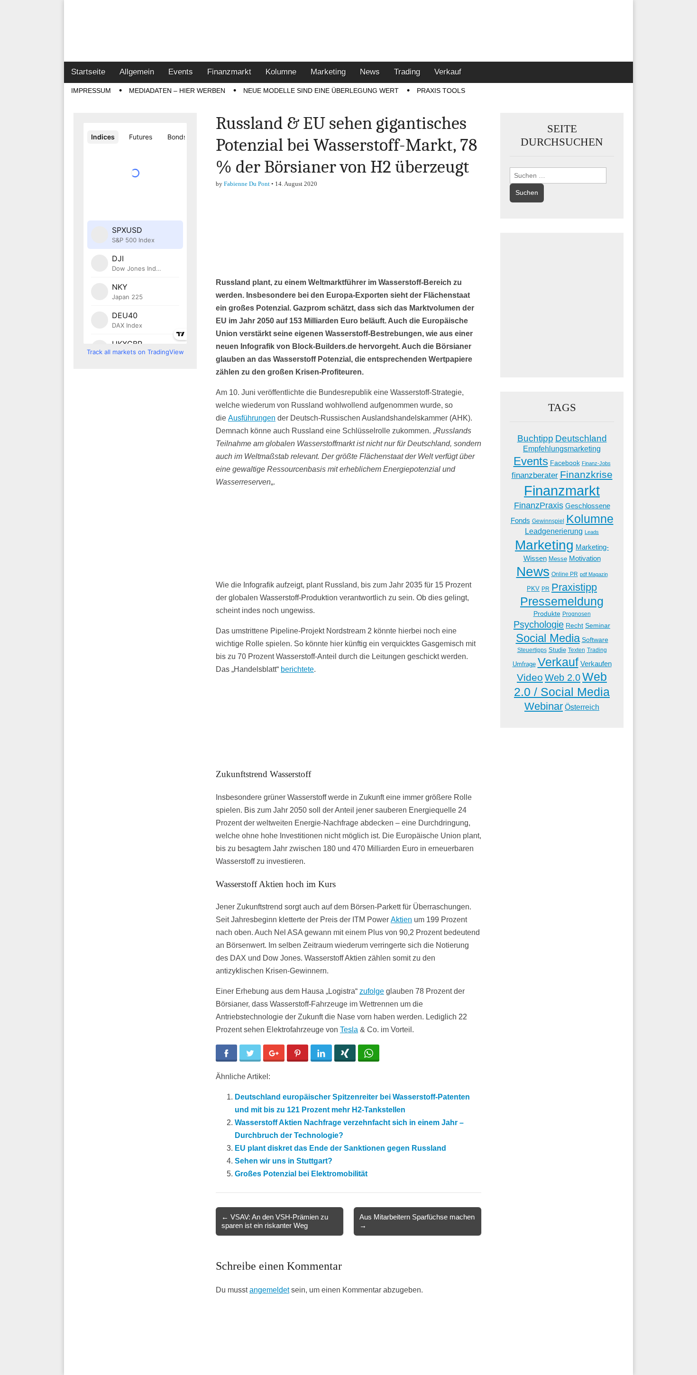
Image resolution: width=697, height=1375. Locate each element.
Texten (576, 650)
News (370, 71)
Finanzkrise (586, 474)
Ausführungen (251, 418)
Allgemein (136, 71)
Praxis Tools (441, 90)
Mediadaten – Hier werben (177, 90)
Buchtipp (535, 438)
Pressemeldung (562, 601)
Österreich (582, 707)
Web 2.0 (562, 677)
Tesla (349, 1030)
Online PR (564, 574)
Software (595, 639)
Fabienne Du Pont (247, 183)
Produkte (546, 613)
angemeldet (269, 1290)
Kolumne (281, 71)
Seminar (597, 625)
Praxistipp (574, 587)
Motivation (585, 558)
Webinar (543, 706)
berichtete (297, 669)
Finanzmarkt (229, 71)
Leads (592, 532)
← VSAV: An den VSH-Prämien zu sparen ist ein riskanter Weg (274, 1221)
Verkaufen (596, 664)
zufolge (371, 991)
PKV (533, 588)
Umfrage (524, 664)
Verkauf (447, 71)
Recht (574, 625)
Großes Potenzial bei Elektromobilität (301, 1174)
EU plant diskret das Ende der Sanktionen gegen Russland (340, 1148)
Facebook (565, 463)
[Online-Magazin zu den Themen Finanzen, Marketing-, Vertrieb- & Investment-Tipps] (348, 31)
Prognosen (576, 614)
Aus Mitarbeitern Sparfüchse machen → (417, 1221)
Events (180, 71)
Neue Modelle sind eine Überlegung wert (321, 90)
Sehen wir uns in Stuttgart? (283, 1161)
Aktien (401, 920)
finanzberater (535, 475)
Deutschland (581, 438)
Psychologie (539, 624)
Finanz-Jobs (596, 463)
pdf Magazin (594, 574)
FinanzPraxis (538, 505)
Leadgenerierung (554, 531)
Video (530, 677)
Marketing (328, 71)
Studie (557, 649)
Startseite (88, 71)
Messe (558, 558)
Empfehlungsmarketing (562, 449)
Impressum (91, 90)
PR (545, 589)
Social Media (548, 638)
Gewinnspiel (548, 521)
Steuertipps (532, 650)
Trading (407, 71)
